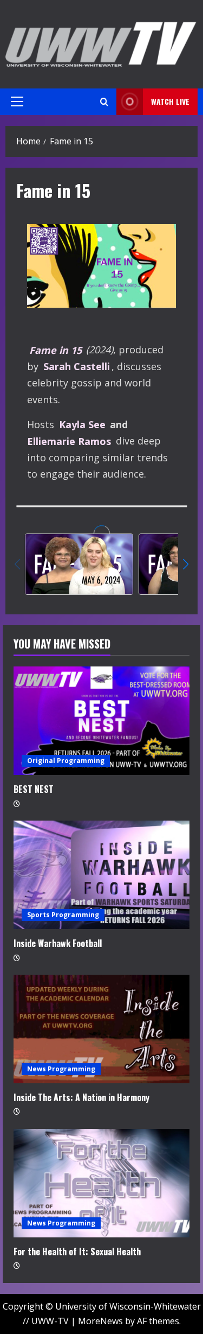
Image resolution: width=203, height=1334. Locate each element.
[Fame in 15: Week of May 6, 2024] (79, 564)
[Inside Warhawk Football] (101, 875)
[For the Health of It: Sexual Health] (101, 1183)
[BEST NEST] (101, 720)
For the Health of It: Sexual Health (77, 1251)
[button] (17, 101)
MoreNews (100, 1321)
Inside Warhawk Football (58, 943)
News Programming (61, 1068)
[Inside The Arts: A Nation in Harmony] (101, 1029)
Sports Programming (63, 914)
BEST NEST (34, 789)
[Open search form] (104, 101)
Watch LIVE (170, 101)
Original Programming (65, 760)
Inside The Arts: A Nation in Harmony (81, 1097)
